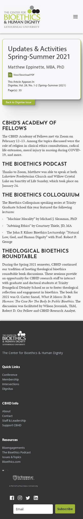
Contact (7, 416)
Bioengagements (13, 448)
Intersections (10, 384)
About (6, 411)
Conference (9, 375)
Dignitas (7, 389)
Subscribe (65, 509)
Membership (10, 379)
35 (20, 90)
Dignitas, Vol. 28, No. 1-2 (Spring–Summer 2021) (37, 85)
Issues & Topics (11, 457)
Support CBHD (11, 425)
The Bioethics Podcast (16, 452)
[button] (75, 16)
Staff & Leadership (14, 420)
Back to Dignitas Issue (18, 102)
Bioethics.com (11, 462)
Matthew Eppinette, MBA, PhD (36, 67)
